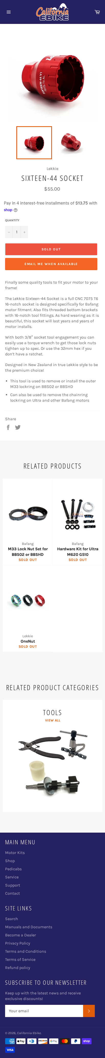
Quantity (12, 220)
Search (11, 918)
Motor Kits (15, 852)
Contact (12, 893)
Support (12, 885)
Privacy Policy (17, 943)
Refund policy (17, 967)
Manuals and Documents (28, 926)
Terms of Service (20, 959)
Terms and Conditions (25, 951)
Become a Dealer (20, 935)
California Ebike (29, 1033)
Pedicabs (13, 868)
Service (12, 877)
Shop (10, 860)
